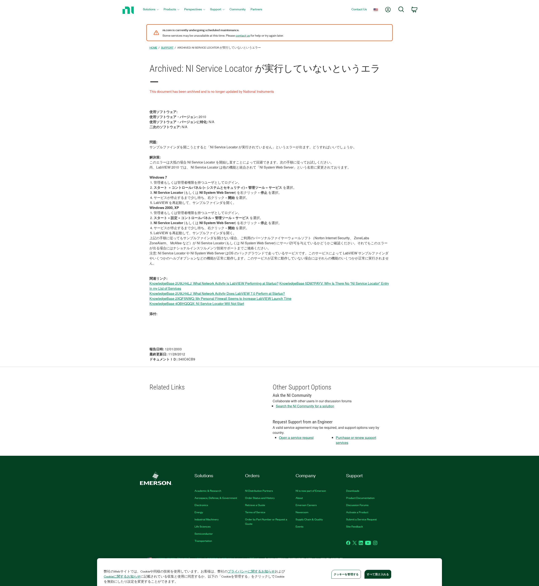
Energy (199, 512)
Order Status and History (260, 498)
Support (167, 47)
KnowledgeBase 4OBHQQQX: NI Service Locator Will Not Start (196, 303)
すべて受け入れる (378, 574)
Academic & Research (208, 491)
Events (299, 526)
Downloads (352, 491)
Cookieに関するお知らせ (122, 576)
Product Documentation (360, 498)
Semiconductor (204, 534)
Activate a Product (357, 512)
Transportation (203, 541)
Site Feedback (354, 526)
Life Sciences (203, 526)
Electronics (201, 505)
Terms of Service (255, 512)
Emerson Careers (306, 505)
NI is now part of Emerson (311, 491)
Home (153, 47)
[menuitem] (150, 10)
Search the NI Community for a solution (305, 406)
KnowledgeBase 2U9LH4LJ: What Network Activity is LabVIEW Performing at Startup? (214, 283)
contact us (243, 35)
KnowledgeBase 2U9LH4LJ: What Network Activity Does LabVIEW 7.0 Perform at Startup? (217, 293)
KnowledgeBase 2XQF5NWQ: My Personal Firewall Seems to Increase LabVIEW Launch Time (220, 298)
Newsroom (302, 512)
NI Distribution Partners (259, 491)
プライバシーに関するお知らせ (251, 571)
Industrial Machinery (207, 519)
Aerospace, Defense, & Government (216, 498)
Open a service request (296, 437)
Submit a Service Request (361, 519)
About (299, 498)
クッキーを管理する (346, 574)
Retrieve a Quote (255, 505)
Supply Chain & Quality (309, 519)
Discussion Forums (357, 505)
